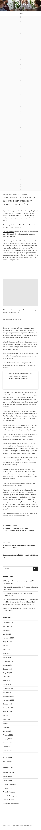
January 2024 (7, 665)
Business (9, 528)
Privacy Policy (7, 825)
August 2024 (7, 642)
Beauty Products (8, 773)
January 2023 (7, 692)
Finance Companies (9, 784)
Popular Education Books (11, 804)
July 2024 (6, 646)
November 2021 (8, 747)
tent (16, 532)
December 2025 (8, 622)
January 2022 (7, 739)
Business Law (7, 776)
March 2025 (7, 634)
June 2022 (6, 719)
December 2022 (8, 696)
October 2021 (7, 750)
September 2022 (8, 708)
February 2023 (8, 688)
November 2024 (8, 638)
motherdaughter (12, 530)
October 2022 (7, 704)
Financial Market (8, 800)
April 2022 (6, 727)
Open (27, 530)
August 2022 (7, 712)
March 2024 (7, 657)
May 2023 (6, 677)
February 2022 (8, 735)
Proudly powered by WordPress (22, 825)
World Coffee (7, 761)
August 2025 (7, 626)
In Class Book (24, 4)
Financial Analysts (9, 792)
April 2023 (6, 680)
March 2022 (7, 731)
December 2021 (8, 743)
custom (17, 528)
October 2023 (7, 669)
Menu (21, 14)
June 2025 (6, 630)
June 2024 (6, 649)
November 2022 (8, 700)
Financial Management (10, 796)
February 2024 (8, 661)
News (22, 530)
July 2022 (6, 715)
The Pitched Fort (8, 232)
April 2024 (6, 653)
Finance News (7, 788)
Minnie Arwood (21, 195)
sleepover (10, 532)
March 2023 (7, 684)
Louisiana (24, 528)
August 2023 (7, 673)
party (31, 530)
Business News (11, 525)
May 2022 (6, 723)
